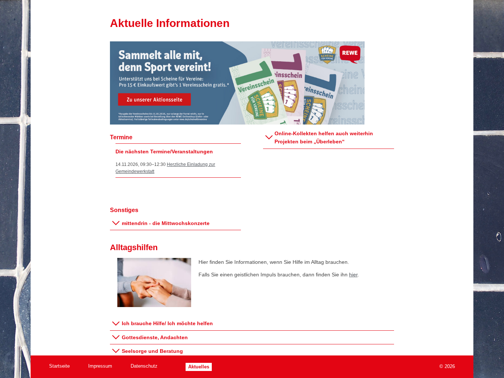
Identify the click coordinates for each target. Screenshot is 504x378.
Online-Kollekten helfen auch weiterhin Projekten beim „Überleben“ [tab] (324, 137)
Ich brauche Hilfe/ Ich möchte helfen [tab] (167, 323)
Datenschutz (144, 366)
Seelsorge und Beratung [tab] (152, 351)
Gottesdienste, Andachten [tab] (155, 337)
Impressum (100, 366)
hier (353, 274)
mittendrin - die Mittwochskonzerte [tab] (166, 223)
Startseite (59, 366)
